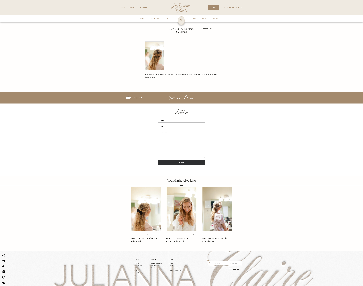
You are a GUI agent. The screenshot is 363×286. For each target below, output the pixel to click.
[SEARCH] (241, 7)
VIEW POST (146, 209)
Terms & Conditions (175, 270)
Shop (153, 259)
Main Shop (154, 268)
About (123, 7)
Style (136, 268)
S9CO (234, 269)
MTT (238, 269)
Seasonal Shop (155, 265)
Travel (137, 273)
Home (137, 263)
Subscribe (143, 7)
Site (171, 259)
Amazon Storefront (156, 263)
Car (136, 270)
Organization (139, 265)
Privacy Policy (174, 268)
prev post (138, 98)
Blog (137, 259)
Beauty (137, 275)
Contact (132, 7)
